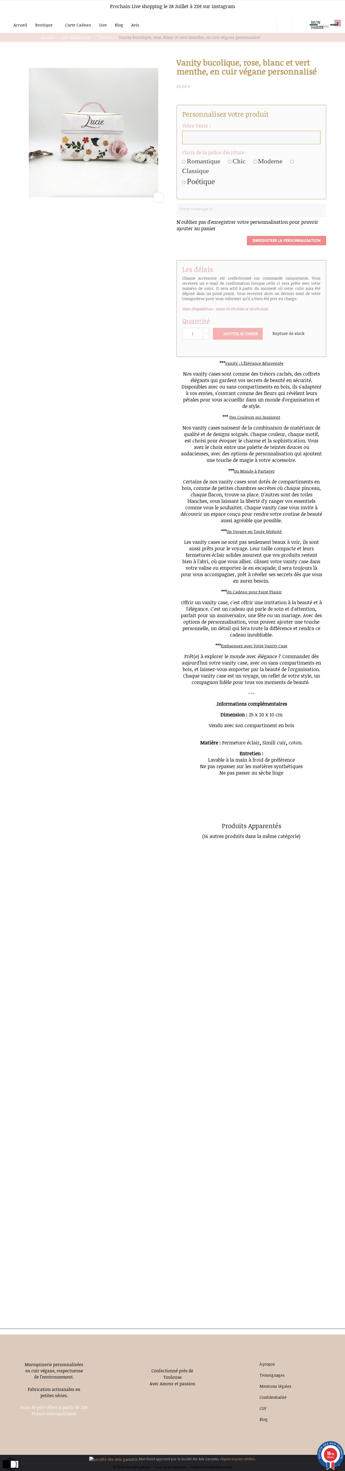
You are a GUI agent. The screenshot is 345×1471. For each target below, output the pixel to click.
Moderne (270, 161)
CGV (263, 1408)
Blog (264, 1419)
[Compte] (299, 24)
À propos (267, 1364)
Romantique (203, 161)
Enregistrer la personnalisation (286, 240)
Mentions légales (275, 1386)
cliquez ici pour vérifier (237, 1459)
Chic (239, 161)
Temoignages (272, 1375)
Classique (195, 170)
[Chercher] (270, 25)
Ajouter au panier (240, 333)
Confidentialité (273, 1397)
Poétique (201, 181)
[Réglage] (284, 24)
